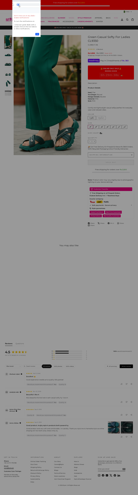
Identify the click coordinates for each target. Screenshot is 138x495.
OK (37, 34)
